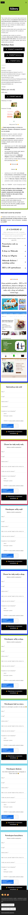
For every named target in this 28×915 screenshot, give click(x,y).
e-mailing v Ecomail (20, 203)
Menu (26, 2)
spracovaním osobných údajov (16, 420)
